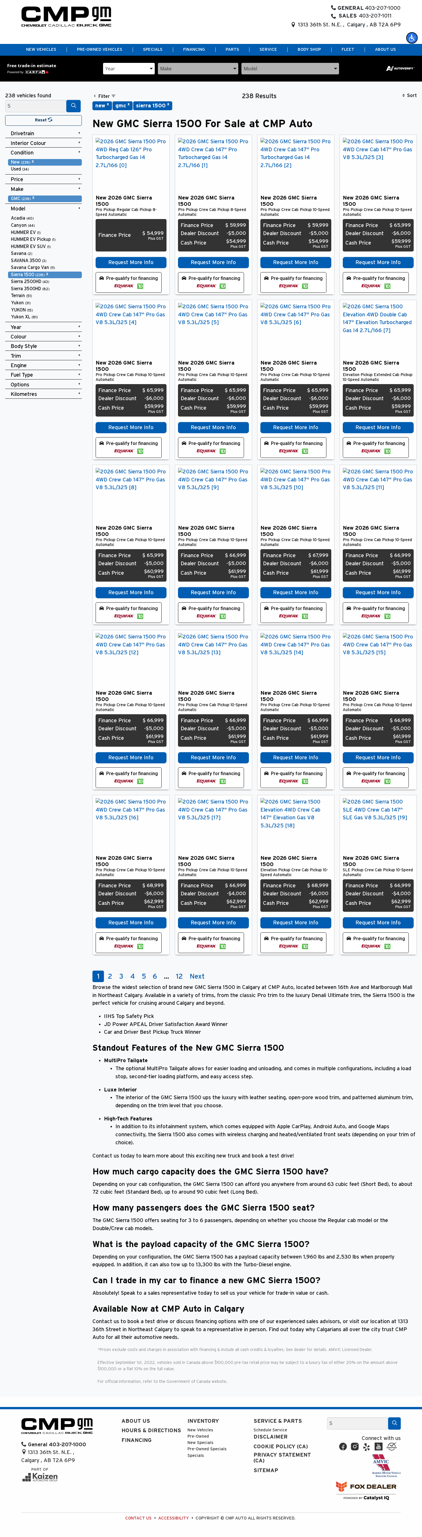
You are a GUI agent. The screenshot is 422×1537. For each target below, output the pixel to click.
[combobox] (129, 68)
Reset (41, 120)
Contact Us (138, 1518)
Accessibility (173, 1518)
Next (197, 976)
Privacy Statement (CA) (282, 1458)
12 (179, 976)
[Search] (73, 106)
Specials (195, 1455)
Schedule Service (270, 1430)
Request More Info (131, 262)
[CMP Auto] (66, 16)
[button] (412, 38)
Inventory (203, 1421)
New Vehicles (200, 1430)
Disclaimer (270, 1437)
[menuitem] (45, 162)
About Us (135, 1421)
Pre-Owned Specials (207, 1449)
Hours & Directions (151, 1430)
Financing (136, 1440)
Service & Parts (277, 1421)
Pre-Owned (198, 1436)
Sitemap (265, 1470)
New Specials (200, 1443)
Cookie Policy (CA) (280, 1446)
